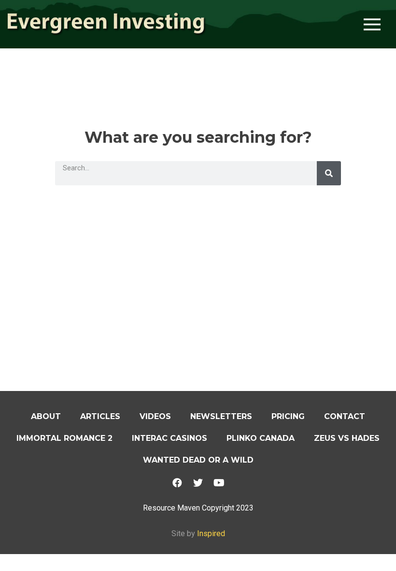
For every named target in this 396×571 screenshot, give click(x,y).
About (46, 416)
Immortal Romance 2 (64, 438)
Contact (344, 416)
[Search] (329, 173)
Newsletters (221, 416)
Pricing (288, 416)
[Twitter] (198, 483)
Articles (100, 416)
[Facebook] (177, 483)
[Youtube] (219, 483)
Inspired (211, 533)
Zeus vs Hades (347, 438)
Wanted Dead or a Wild (198, 460)
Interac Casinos (169, 438)
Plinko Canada (260, 438)
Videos (155, 416)
